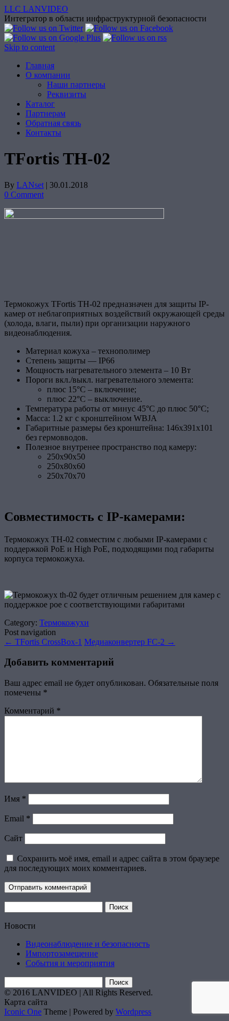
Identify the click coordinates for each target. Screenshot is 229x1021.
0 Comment (24, 194)
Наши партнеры (76, 84)
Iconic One (23, 1011)
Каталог (40, 103)
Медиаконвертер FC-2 (129, 641)
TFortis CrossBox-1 (43, 641)
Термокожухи (64, 622)
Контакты (43, 132)
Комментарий (32, 710)
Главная (40, 65)
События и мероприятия (70, 963)
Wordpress (133, 1011)
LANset (30, 184)
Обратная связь (53, 123)
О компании (48, 75)
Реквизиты (66, 94)
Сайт (13, 838)
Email (17, 818)
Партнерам (46, 113)
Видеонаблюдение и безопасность (88, 943)
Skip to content (29, 47)
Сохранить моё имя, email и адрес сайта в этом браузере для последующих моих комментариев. (111, 863)
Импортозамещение (62, 953)
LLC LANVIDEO (36, 8)
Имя (15, 798)
